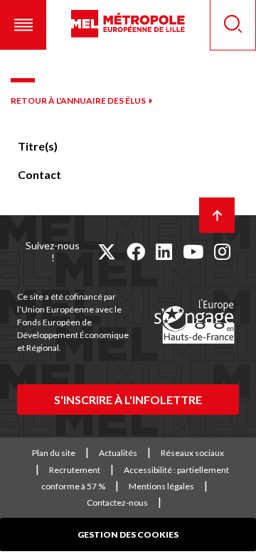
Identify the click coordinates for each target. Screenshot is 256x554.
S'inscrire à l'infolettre (128, 399)
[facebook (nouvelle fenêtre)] (136, 251)
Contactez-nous (117, 502)
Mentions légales (161, 486)
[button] (23, 25)
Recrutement (74, 470)
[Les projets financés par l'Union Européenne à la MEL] (194, 322)
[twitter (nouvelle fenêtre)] (106, 251)
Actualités (118, 452)
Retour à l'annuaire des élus (78, 100)
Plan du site (53, 452)
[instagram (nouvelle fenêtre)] (222, 251)
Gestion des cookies (128, 534)
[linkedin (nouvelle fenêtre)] (164, 251)
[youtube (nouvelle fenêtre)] (193, 251)
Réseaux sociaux (192, 452)
